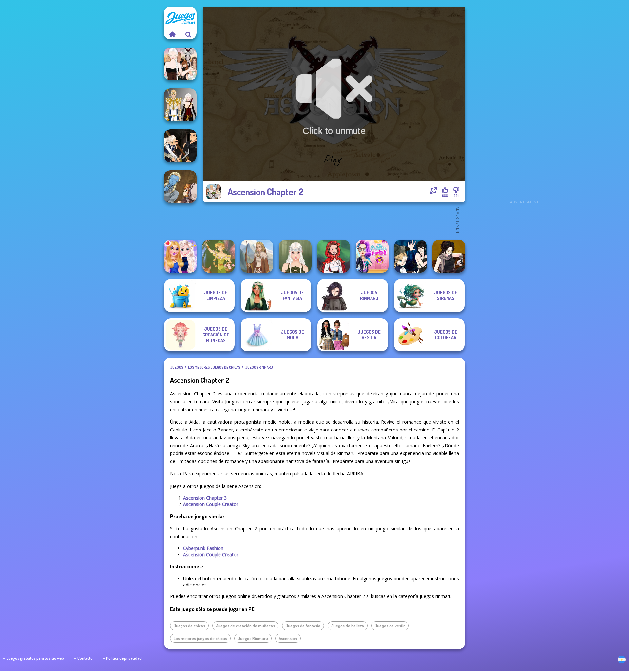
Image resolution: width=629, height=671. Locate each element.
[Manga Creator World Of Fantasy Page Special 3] (180, 186)
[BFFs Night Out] (180, 256)
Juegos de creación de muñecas (245, 625)
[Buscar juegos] (188, 34)
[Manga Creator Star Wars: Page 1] (448, 256)
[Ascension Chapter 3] (180, 64)
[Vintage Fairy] (218, 256)
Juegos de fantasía (303, 625)
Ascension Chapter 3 (205, 498)
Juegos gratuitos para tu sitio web (35, 658)
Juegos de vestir (390, 625)
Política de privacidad (124, 658)
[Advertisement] (524, 105)
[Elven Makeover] (295, 256)
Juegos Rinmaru (259, 367)
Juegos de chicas (189, 625)
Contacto (85, 658)
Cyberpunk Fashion (203, 548)
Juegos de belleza (347, 625)
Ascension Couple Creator (210, 504)
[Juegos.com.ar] (172, 34)
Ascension (288, 638)
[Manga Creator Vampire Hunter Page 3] (180, 145)
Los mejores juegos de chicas (214, 367)
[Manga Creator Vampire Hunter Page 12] (410, 256)
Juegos (176, 367)
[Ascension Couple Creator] (180, 104)
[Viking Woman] (256, 256)
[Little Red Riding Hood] (333, 256)
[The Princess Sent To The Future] (372, 256)
